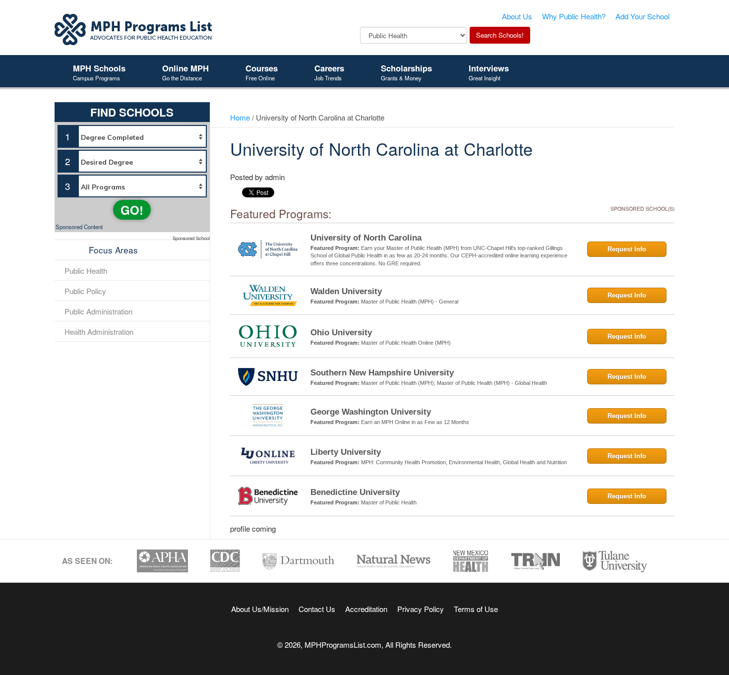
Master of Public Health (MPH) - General (409, 302)
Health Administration (98, 331)
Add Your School (642, 15)
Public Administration (98, 311)
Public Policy (85, 290)
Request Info (627, 249)
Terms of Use (476, 608)
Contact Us (317, 608)
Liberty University (345, 452)
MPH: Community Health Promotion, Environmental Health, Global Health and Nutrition (464, 462)
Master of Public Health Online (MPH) (406, 343)
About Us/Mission (260, 608)
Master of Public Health (389, 502)
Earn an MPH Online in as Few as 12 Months (415, 422)
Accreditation (366, 608)
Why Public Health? (574, 15)
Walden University (346, 291)
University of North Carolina (366, 238)
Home (240, 117)
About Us (517, 15)
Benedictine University (355, 492)
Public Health (85, 270)
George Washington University (370, 412)
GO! (132, 209)
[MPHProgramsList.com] (134, 28)
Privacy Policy (420, 608)
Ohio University (341, 332)
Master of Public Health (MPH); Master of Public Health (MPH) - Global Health (454, 383)
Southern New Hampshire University (382, 372)
